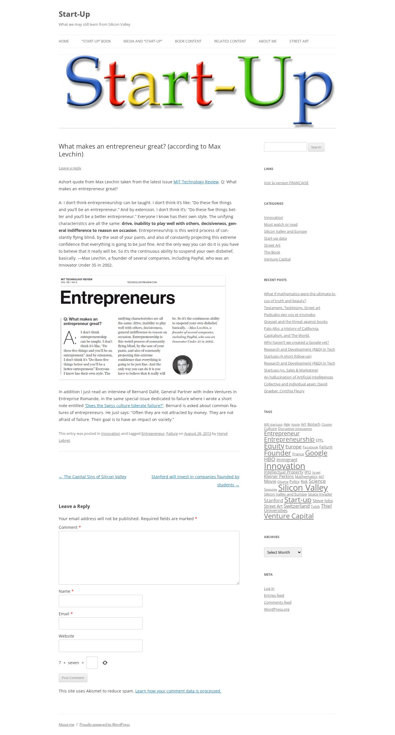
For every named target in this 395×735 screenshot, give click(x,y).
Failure (172, 433)
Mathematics (306, 476)
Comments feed (277, 602)
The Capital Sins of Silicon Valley (92, 476)
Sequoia (270, 489)
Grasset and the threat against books (296, 321)
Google (316, 452)
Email (66, 613)
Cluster (327, 424)
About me (268, 41)
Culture (270, 428)
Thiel (326, 506)
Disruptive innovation (295, 428)
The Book (272, 252)
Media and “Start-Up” (142, 41)
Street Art (299, 41)
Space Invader (320, 494)
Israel (316, 472)
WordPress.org (276, 609)
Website (66, 636)
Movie (270, 481)
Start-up (297, 499)
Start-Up (74, 14)
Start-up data (275, 238)
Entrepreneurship (289, 439)
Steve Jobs (323, 501)
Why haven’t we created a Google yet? (296, 342)
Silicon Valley (303, 487)
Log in (269, 588)
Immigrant (286, 459)
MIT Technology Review (196, 181)
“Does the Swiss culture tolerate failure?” (124, 405)
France (298, 454)
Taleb (315, 506)
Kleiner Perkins (279, 476)
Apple (295, 424)
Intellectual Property (283, 472)
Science (317, 481)
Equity (274, 445)
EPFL (319, 440)
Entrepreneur (153, 433)
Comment (70, 527)
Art (303, 424)
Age (287, 424)
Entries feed (274, 595)
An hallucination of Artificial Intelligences (298, 377)
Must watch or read (281, 224)
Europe (293, 446)
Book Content (188, 41)
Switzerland (297, 505)
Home (64, 41)
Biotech (313, 424)
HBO (269, 459)
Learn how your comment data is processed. (178, 691)
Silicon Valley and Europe (285, 231)
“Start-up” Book (96, 41)
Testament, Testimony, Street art (292, 307)
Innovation (110, 433)
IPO (307, 472)
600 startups (273, 424)
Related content (230, 41)
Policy (294, 481)
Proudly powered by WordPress (105, 724)
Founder (277, 452)
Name (66, 591)
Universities (275, 510)
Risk (304, 481)
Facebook (310, 447)
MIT (321, 477)
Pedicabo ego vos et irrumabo (289, 314)
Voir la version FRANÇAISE (286, 182)
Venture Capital (277, 259)
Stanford (273, 500)
